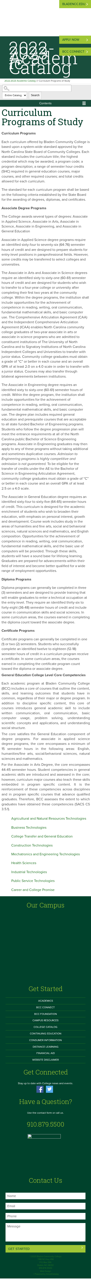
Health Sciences (23, 863)
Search (35, 95)
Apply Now (70, 40)
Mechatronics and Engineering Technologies (45, 854)
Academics (45, 1000)
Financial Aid (45, 1053)
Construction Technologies (32, 845)
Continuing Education (45, 1033)
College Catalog (45, 1027)
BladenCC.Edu (73, 4)
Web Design (45, 1271)
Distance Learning (46, 1046)
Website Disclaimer (45, 1059)
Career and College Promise (33, 890)
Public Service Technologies (33, 881)
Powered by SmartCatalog (47, 1274)
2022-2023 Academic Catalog (20, 80)
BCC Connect (73, 51)
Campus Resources (45, 1020)
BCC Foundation (45, 1014)
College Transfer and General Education (42, 836)
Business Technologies (28, 827)
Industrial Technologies (29, 872)
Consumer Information (45, 1040)
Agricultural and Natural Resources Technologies (48, 818)
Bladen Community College (49, 1256)
